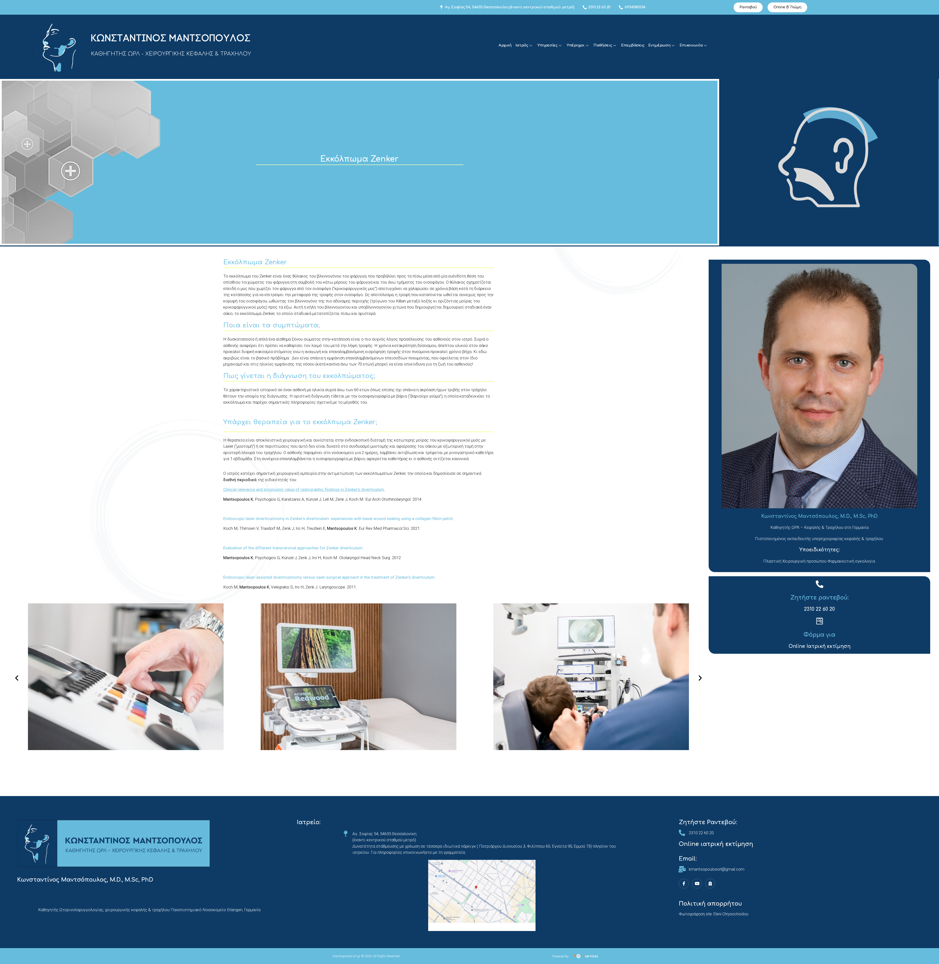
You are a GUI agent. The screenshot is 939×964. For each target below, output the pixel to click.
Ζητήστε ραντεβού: (819, 598)
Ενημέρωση (659, 45)
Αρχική (505, 45)
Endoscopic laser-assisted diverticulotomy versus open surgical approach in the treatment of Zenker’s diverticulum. (329, 577)
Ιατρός (521, 45)
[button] (748, 7)
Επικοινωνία (691, 45)
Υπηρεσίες (547, 45)
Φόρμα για (819, 635)
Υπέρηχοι (575, 45)
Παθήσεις (602, 45)
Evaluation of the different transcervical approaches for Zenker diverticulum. (293, 547)
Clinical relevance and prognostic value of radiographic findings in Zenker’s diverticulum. (304, 489)
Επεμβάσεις (632, 45)
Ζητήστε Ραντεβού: (708, 822)
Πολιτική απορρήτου (710, 904)
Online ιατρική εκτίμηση (716, 844)
